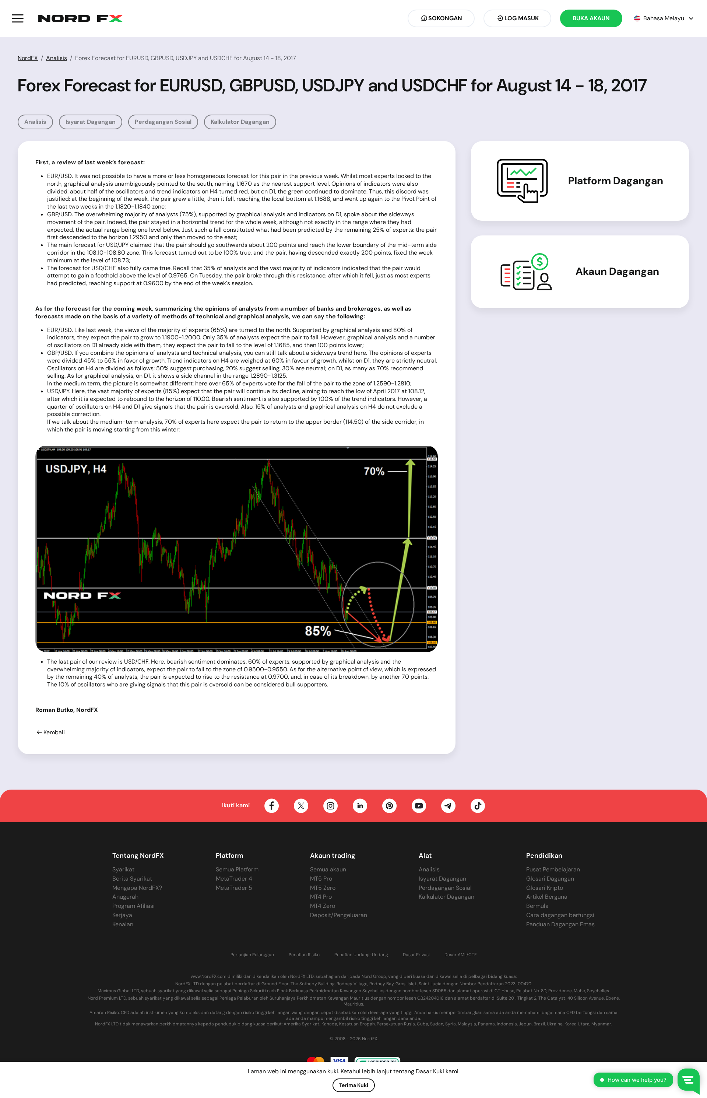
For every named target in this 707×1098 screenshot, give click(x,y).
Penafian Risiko (304, 955)
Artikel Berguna (546, 897)
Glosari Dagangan (550, 878)
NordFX (28, 58)
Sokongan (445, 18)
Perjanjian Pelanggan (252, 955)
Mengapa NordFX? (137, 888)
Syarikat (123, 869)
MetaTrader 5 (234, 888)
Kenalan (122, 924)
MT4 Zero (322, 906)
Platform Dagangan (615, 181)
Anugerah (125, 897)
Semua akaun (328, 869)
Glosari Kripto (544, 888)
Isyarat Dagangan (91, 122)
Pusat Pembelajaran (553, 869)
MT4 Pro (321, 897)
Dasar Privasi (416, 955)
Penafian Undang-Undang (361, 955)
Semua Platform (237, 869)
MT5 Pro (321, 878)
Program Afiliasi (133, 906)
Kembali (54, 732)
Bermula (537, 906)
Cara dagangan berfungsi (560, 915)
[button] (18, 18)
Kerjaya (122, 915)
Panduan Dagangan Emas (560, 924)
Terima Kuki (353, 1085)
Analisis (56, 58)
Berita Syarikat (132, 878)
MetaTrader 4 (234, 878)
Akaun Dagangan (617, 271)
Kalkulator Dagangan (240, 122)
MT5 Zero (322, 888)
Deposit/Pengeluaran (338, 915)
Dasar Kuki (430, 1071)
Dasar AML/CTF (460, 955)
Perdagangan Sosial (163, 122)
